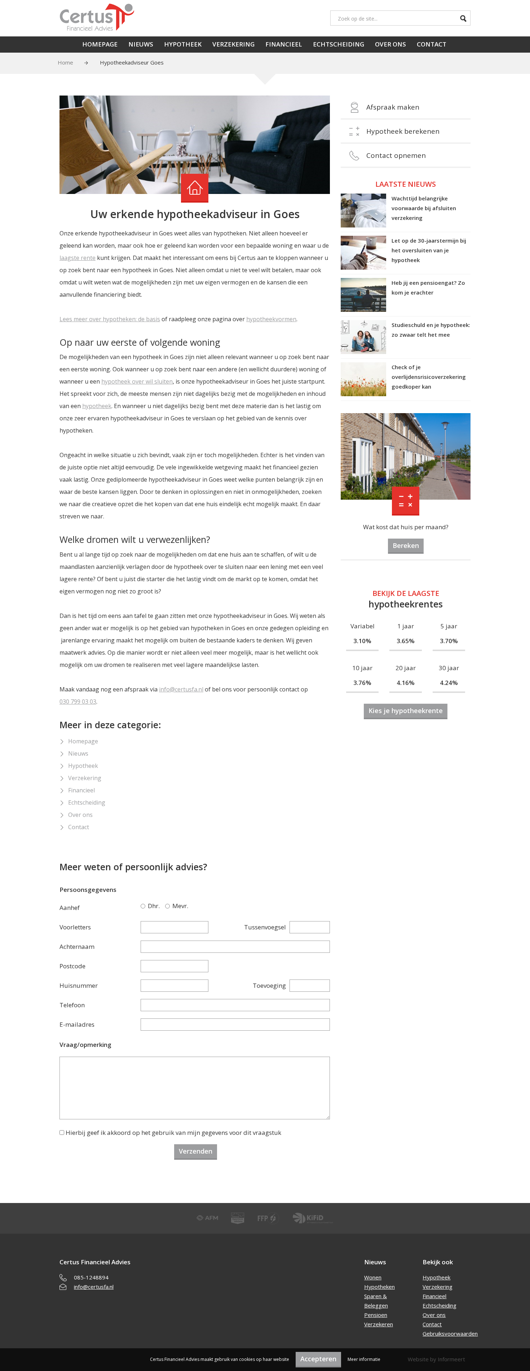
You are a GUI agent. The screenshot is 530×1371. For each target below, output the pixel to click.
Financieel (283, 44)
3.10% (362, 641)
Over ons (390, 44)
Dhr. (144, 906)
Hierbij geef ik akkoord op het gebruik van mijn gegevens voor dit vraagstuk (173, 1132)
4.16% (406, 682)
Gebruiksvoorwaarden (450, 1333)
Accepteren (318, 1358)
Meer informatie (364, 1359)
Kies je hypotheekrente (405, 710)
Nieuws (140, 44)
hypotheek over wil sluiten (137, 381)
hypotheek (96, 406)
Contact (431, 44)
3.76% (362, 682)
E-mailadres (76, 1024)
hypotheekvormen (271, 319)
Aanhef (69, 907)
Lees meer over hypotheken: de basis (109, 319)
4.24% (449, 682)
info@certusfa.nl (181, 689)
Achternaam (76, 946)
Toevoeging (269, 985)
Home (65, 62)
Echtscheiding (338, 44)
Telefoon (72, 1005)
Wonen (372, 1277)
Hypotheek (183, 44)
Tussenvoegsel (265, 927)
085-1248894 (91, 1277)
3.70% (449, 641)
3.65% (406, 641)
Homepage (100, 44)
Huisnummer (78, 985)
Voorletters (75, 927)
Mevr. (168, 906)
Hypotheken (379, 1286)
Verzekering (233, 44)
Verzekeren (378, 1324)
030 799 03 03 (77, 702)
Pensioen (375, 1314)
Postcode (72, 966)
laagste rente (77, 258)
